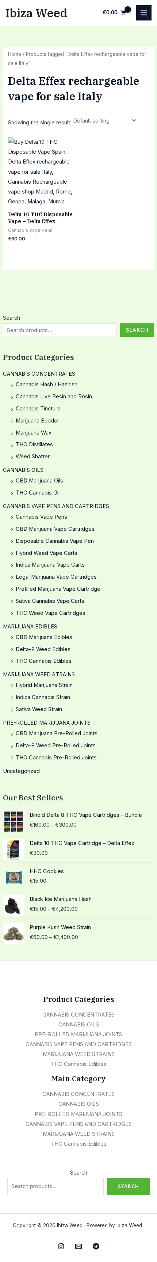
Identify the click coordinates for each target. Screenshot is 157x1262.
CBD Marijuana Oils (39, 480)
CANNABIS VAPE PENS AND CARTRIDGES (56, 506)
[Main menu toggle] (144, 12)
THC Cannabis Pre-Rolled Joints (56, 757)
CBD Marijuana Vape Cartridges (55, 529)
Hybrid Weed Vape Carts (46, 553)
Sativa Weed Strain (39, 709)
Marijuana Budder (37, 420)
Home (14, 54)
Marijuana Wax (33, 432)
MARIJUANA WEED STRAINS (39, 674)
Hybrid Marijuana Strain (44, 685)
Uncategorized (21, 771)
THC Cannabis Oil (38, 492)
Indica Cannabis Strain (43, 697)
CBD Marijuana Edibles (44, 637)
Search (11, 318)
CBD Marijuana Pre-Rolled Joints (56, 733)
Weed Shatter (33, 456)
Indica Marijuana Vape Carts (50, 564)
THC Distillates (34, 444)
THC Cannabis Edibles (44, 661)
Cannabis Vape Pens (41, 517)
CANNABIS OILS (23, 470)
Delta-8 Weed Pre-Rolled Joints (56, 745)
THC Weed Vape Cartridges (50, 613)
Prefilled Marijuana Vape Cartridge (58, 589)
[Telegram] (96, 1246)
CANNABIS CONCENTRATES (39, 374)
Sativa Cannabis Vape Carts (50, 601)
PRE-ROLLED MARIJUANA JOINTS (47, 723)
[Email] (78, 1246)
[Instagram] (61, 1246)
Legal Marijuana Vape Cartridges (56, 577)
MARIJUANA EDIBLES (30, 626)
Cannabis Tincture (38, 408)
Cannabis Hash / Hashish (46, 384)
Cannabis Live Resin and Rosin (54, 396)
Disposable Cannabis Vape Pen (55, 541)
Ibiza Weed (36, 12)
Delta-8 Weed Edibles (43, 649)
